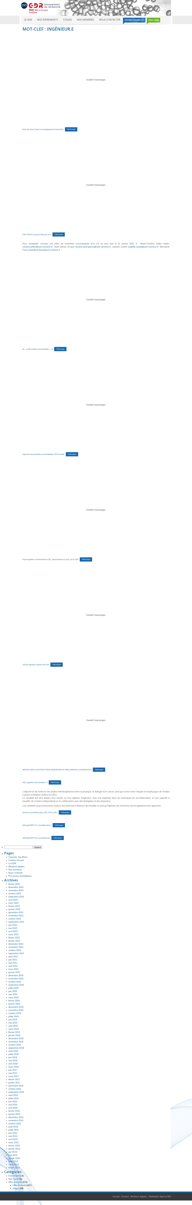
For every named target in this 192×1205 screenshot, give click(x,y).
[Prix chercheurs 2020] (153, 21)
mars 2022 (13, 934)
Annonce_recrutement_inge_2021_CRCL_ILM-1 (40, 812)
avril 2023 (13, 900)
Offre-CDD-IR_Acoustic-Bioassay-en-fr (36, 234)
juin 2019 (12, 1019)
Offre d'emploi (15, 1182)
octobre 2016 (14, 1089)
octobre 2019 (14, 1013)
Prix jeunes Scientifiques (20, 876)
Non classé (13, 1179)
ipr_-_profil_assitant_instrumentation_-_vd (37, 349)
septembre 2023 (16, 896)
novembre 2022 (15, 915)
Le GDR (28, 19)
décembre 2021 (15, 944)
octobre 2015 (14, 1123)
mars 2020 (13, 997)
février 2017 (14, 1079)
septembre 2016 (16, 1092)
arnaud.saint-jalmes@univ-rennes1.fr (93, 247)
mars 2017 (13, 1076)
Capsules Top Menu (17, 857)
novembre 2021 (15, 947)
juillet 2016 (13, 1098)
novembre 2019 (15, 1010)
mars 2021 (13, 969)
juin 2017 (12, 1070)
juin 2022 (12, 925)
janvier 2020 (14, 1004)
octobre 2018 (14, 1045)
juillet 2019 (13, 1016)
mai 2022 (12, 928)
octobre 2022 (14, 918)
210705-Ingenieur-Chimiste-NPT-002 (35, 664)
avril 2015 (13, 1139)
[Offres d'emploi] (134, 21)
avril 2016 (13, 1108)
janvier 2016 (14, 1114)
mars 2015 (13, 1142)
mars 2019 (13, 1029)
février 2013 (14, 1167)
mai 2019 (12, 1022)
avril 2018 (13, 1063)
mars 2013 (13, 1164)
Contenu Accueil (16, 860)
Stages (67, 19)
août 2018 (13, 1051)
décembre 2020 (15, 975)
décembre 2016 (15, 1085)
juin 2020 (12, 991)
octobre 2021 (14, 950)
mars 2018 (13, 1067)
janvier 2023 (14, 909)
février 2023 (14, 906)
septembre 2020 (16, 985)
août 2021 (13, 956)
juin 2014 (12, 1152)
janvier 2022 (14, 941)
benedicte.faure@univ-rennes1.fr (44, 250)
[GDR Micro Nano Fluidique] (41, 7)
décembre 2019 (15, 1007)
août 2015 (13, 1126)
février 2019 (14, 1032)
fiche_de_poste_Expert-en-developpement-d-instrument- (43, 129)
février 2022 (14, 937)
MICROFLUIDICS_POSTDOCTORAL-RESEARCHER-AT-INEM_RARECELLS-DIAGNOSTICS (57, 770)
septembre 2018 (16, 1048)
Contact (125, 1196)
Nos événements (47, 19)
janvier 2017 (14, 1082)
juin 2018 (12, 1057)
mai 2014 (12, 1155)
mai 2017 (12, 1073)
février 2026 (14, 884)
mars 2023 (13, 903)
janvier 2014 (14, 1158)
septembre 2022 (16, 922)
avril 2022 (13, 931)
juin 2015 (12, 1133)
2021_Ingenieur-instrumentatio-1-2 (35, 782)
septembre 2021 (16, 953)
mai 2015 (12, 1136)
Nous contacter (109, 19)
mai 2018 (12, 1060)
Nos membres (85, 19)
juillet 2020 (13, 988)
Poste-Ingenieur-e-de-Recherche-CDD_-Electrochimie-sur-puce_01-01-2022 (50, 559)
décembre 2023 (15, 887)
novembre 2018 (15, 1041)
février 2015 (14, 1145)
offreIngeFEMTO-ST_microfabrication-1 (36, 825)
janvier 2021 (14, 972)
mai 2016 (12, 1104)
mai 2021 (12, 963)
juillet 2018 (13, 1054)
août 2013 (13, 1161)
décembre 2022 (15, 912)
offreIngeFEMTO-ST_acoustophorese (36, 838)
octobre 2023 (14, 893)
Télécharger (71, 129)
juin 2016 (12, 1101)
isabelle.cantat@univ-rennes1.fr (143, 247)
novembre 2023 (15, 890)
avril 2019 (13, 1026)
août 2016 (13, 1095)
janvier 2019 (14, 1035)
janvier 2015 (14, 1149)
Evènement (13, 1176)
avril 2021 (13, 966)
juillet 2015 (13, 1130)
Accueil (116, 1196)
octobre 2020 (14, 982)
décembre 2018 (15, 1038)
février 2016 (14, 1111)
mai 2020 (12, 994)
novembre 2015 (15, 1120)
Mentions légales (16, 866)
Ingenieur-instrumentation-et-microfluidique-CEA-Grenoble (43, 454)
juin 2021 (12, 959)
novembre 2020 (15, 978)
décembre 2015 (15, 1117)
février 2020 (14, 1000)
